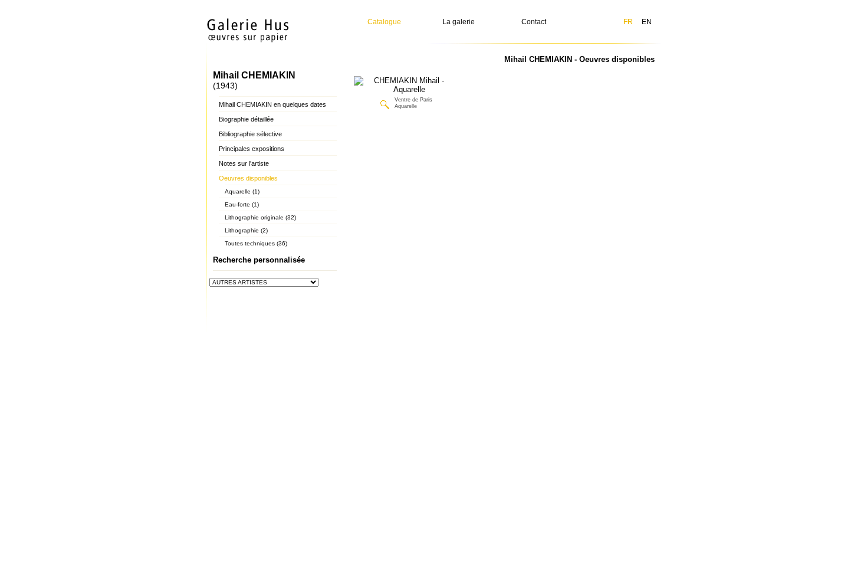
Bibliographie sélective (250, 133)
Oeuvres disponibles (248, 178)
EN (647, 22)
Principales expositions (251, 148)
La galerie (458, 22)
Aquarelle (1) (242, 191)
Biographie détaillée (246, 119)
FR (628, 22)
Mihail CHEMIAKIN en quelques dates (272, 104)
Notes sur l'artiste (244, 163)
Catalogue (384, 22)
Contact (533, 22)
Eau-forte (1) (242, 204)
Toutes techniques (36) (256, 243)
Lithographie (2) (246, 230)
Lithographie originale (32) (260, 217)
